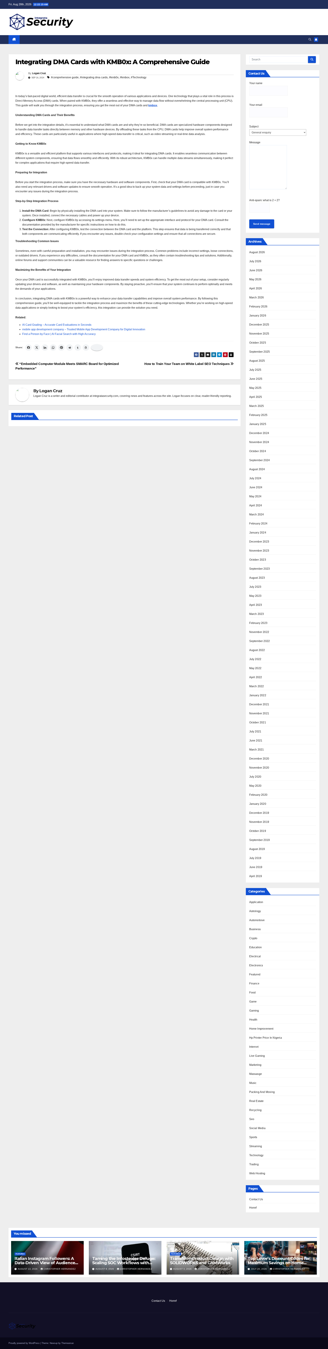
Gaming (254, 1010)
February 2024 (258, 523)
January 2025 (257, 424)
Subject (253, 126)
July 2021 (255, 731)
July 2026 (255, 261)
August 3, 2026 (182, 1269)
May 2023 (255, 595)
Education (255, 947)
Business (255, 929)
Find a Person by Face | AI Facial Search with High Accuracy (59, 334)
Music (253, 1082)
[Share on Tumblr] (77, 347)
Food (252, 992)
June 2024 (255, 487)
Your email (255, 104)
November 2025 (259, 333)
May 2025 (255, 387)
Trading (254, 1164)
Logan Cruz (39, 73)
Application (256, 902)
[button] (310, 39)
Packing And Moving (262, 1092)
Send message (261, 223)
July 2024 (255, 478)
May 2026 (255, 279)
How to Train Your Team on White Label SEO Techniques (187, 364)
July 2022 (255, 659)
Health (253, 1019)
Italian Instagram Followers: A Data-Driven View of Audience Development (45, 1262)
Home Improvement (261, 1028)
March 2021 (256, 749)
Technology (256, 1155)
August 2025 (257, 360)
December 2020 (259, 758)
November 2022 (259, 632)
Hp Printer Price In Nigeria (265, 1037)
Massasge (255, 1073)
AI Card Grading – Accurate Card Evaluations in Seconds (56, 324)
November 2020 (259, 767)
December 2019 (259, 812)
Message (254, 142)
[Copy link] (97, 347)
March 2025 (256, 406)
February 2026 (258, 306)
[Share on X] (36, 347)
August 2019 (257, 849)
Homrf (253, 1207)
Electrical (255, 956)
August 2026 (257, 252)
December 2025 (259, 324)
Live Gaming (257, 1055)
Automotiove (257, 920)
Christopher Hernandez (60, 1269)
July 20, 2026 (259, 1269)
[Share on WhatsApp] (53, 347)
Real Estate (256, 1101)
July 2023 (255, 586)
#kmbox (124, 77)
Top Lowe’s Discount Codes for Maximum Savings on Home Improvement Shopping (279, 1262)
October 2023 (257, 559)
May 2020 (255, 785)
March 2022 (256, 686)
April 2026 (255, 288)
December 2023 (259, 541)
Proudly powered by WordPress (24, 1343)
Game (253, 1001)
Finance (254, 983)
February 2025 (258, 415)
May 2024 (255, 496)
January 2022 (257, 695)
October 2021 (257, 722)
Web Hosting (257, 1173)
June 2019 (255, 867)
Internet (254, 1046)
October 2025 (257, 342)
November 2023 (259, 550)
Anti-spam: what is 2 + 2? (264, 200)
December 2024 (259, 433)
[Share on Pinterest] (61, 347)
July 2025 (255, 369)
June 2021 (255, 740)
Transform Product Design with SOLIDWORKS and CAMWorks (202, 1260)
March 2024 (256, 514)
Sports (253, 1137)
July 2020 (255, 776)
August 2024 (257, 469)
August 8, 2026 (105, 1269)
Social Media (257, 1128)
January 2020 (257, 803)
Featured (255, 974)
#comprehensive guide (65, 77)
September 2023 (259, 568)
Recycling (255, 1110)
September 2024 (259, 460)
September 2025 (259, 351)
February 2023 (258, 623)
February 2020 (258, 794)
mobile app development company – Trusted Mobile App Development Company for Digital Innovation (83, 329)
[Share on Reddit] (69, 347)
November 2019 (259, 821)
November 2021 (259, 713)
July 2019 (255, 858)
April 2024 (255, 505)
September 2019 (259, 840)
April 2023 (255, 604)
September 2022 (259, 641)
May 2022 (255, 668)
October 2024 (257, 451)
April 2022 (255, 677)
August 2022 (257, 650)
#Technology (138, 77)
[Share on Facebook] (28, 347)
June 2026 (255, 270)
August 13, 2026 (28, 1269)
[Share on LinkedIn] (45, 347)
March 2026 (256, 297)
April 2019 (255, 876)
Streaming (255, 1146)
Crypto (253, 938)
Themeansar (67, 1343)
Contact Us (256, 1199)
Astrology (255, 911)
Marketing (255, 1064)
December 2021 (259, 704)
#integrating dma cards (94, 77)
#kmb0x (114, 77)
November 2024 (259, 442)
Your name (255, 83)
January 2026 (257, 315)
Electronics (256, 965)
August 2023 (257, 577)
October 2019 (257, 830)
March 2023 (256, 613)
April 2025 (255, 396)
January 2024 (257, 532)
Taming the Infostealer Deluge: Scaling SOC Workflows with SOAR (123, 1262)
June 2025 (255, 378)
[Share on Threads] (86, 347)
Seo (251, 1119)
